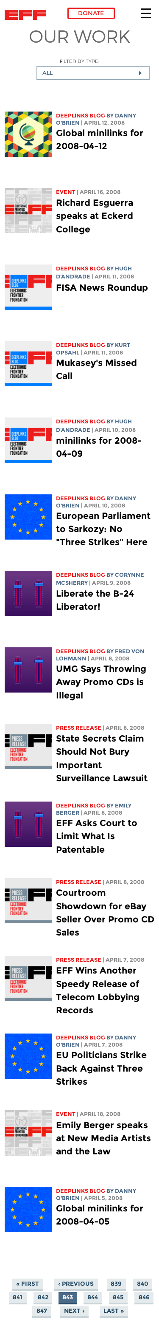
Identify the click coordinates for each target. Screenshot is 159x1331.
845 (118, 1297)
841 (17, 1297)
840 (142, 1284)
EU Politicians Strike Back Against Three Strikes (101, 1068)
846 (144, 1297)
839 (116, 1284)
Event (65, 192)
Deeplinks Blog (80, 115)
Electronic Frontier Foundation (28, 15)
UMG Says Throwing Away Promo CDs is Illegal (101, 681)
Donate (91, 13)
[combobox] (93, 73)
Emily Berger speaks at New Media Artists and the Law (103, 1138)
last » (113, 1311)
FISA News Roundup (102, 287)
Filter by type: (79, 61)
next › (74, 1311)
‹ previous (76, 1284)
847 (41, 1311)
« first (27, 1284)
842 (43, 1297)
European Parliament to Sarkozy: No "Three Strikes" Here (103, 528)
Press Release (78, 728)
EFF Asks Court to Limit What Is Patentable (96, 836)
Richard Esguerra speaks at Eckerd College (94, 215)
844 (92, 1297)
